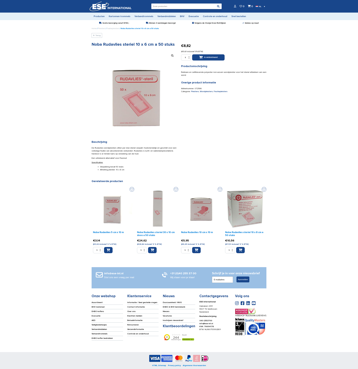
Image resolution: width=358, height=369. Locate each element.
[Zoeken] (218, 6)
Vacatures (167, 316)
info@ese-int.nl (206, 323)
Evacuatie (96, 316)
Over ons (131, 311)
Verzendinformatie (135, 329)
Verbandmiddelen (99, 329)
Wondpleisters (206, 91)
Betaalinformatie (135, 320)
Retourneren (133, 325)
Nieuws (166, 311)
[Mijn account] (235, 6)
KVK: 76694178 (206, 326)
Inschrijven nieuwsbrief (173, 320)
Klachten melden (134, 316)
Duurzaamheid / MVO (172, 302)
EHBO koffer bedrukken (102, 338)
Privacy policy (174, 365)
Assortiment (97, 302)
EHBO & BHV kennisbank (174, 307)
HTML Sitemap (159, 365)
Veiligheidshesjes (99, 325)
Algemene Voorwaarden (194, 365)
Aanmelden (243, 279)
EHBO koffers (98, 311)
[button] (172, 55)
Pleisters (101, 28)
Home (94, 28)
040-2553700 (205, 320)
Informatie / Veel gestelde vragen (142, 302)
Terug (98, 35)
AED (93, 320)
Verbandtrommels (99, 334)
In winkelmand (211, 57)
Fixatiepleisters (113, 28)
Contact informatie (136, 307)
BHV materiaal (98, 307)
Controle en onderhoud (138, 334)
